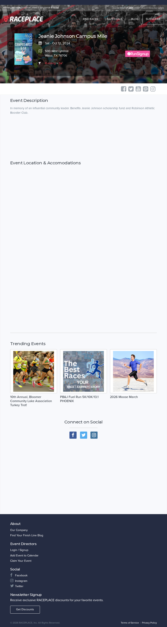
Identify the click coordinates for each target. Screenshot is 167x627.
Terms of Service (130, 622)
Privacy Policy (149, 622)
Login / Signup (19, 550)
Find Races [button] (90, 19)
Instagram (21, 581)
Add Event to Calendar (24, 555)
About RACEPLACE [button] (123, 8)
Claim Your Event (20, 561)
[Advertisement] (83, 138)
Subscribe (153, 19)
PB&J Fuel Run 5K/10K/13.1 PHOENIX (79, 399)
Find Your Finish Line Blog (26, 535)
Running (50, 63)
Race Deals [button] (115, 19)
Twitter (19, 586)
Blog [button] (134, 19)
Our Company (19, 530)
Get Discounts (25, 609)
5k (60, 63)
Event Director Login (153, 8)
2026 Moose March (124, 397)
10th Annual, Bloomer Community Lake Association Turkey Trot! (31, 401)
